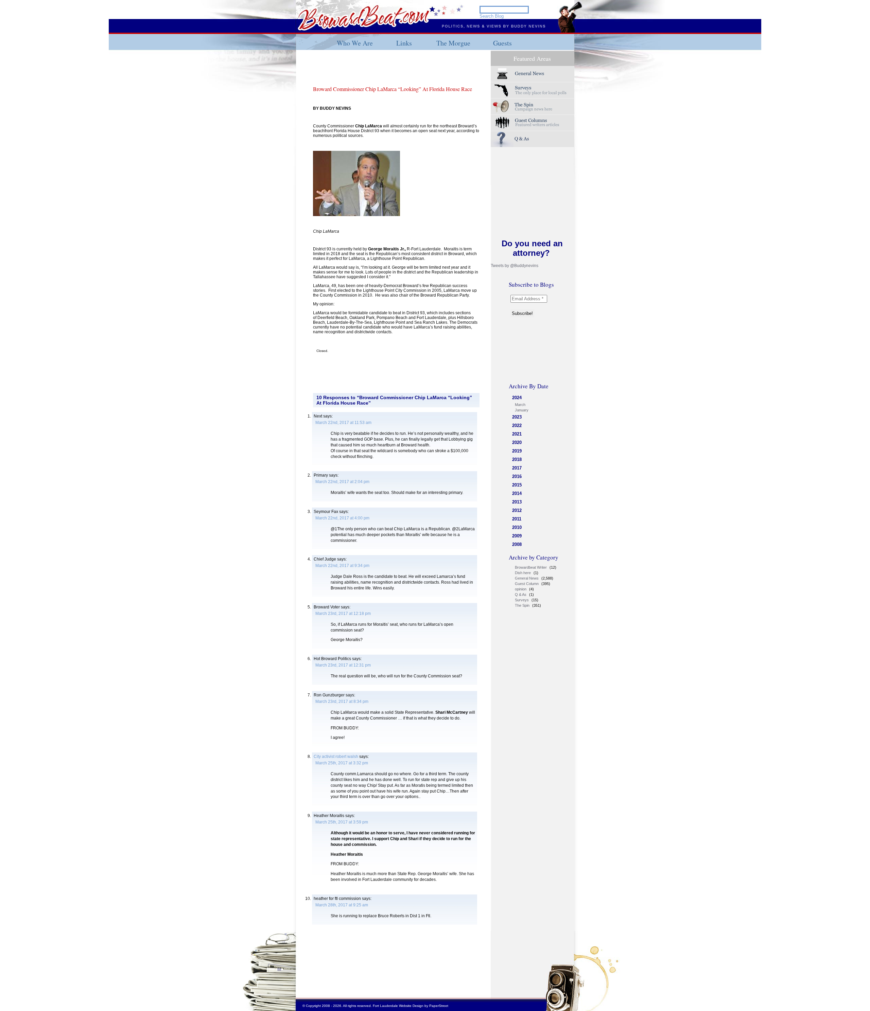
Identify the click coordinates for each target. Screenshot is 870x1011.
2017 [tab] (517, 468)
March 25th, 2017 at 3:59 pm (341, 822)
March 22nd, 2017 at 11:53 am (343, 422)
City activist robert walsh (336, 756)
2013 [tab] (517, 501)
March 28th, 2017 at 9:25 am (341, 905)
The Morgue (453, 43)
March (520, 405)
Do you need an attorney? (532, 248)
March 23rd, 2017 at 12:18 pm (343, 613)
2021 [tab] (517, 434)
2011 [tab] (516, 518)
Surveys (532, 90)
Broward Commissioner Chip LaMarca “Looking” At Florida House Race (392, 88)
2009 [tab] (517, 535)
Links (404, 43)
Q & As (520, 594)
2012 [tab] (517, 510)
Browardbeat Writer (531, 567)
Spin (532, 106)
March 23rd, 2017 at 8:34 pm (341, 701)
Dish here (523, 573)
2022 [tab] (517, 425)
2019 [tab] (517, 451)
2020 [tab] (517, 442)
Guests (502, 43)
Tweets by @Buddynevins (514, 265)
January (521, 410)
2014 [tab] (517, 493)
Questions (532, 139)
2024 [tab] (517, 397)
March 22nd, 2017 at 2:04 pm (342, 481)
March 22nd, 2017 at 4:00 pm (342, 518)
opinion (520, 589)
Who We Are (355, 43)
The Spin (522, 605)
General (532, 74)
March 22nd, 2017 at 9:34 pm (342, 565)
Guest (532, 123)
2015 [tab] (517, 484)
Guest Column (527, 584)
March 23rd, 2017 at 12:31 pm (343, 665)
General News (527, 578)
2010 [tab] (517, 527)
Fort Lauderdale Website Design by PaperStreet (410, 1006)
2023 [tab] (517, 417)
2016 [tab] (517, 476)
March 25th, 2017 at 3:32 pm (341, 763)
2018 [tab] (517, 459)
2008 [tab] (517, 544)
